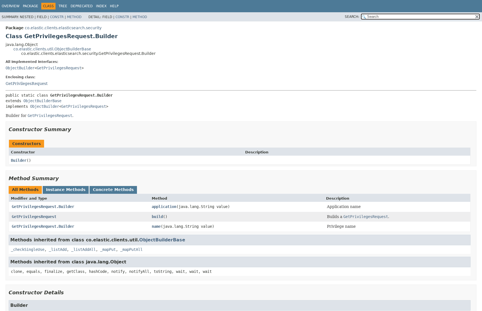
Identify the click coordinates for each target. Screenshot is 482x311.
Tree (63, 6)
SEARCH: (352, 17)
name (156, 226)
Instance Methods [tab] (65, 189)
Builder (18, 160)
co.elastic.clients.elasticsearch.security (63, 28)
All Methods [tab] (25, 189)
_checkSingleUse (27, 249)
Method (74, 17)
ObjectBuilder (20, 68)
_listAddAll (83, 249)
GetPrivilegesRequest (59, 68)
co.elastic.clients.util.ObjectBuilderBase (52, 49)
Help (114, 6)
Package (30, 6)
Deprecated (82, 6)
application (164, 206)
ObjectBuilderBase (42, 101)
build (157, 216)
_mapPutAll (131, 249)
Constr (57, 17)
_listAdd (58, 249)
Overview (11, 6)
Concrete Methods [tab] (113, 189)
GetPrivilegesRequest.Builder (43, 206)
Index (101, 6)
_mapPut (108, 249)
